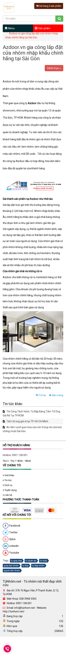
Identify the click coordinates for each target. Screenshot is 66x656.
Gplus (12, 538)
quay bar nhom (11, 565)
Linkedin (14, 545)
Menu (11, 28)
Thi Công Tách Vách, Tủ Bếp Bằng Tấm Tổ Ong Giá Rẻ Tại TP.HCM (31, 413)
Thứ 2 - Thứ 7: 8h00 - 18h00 (17, 460)
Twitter (13, 532)
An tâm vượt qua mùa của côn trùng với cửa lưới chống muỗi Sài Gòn (32, 429)
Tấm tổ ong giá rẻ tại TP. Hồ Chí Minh (27, 421)
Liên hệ (8, 495)
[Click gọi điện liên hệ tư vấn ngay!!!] (7, 648)
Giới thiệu (9, 475)
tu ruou (43, 560)
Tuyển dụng (10, 490)
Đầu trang (57, 395)
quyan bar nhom (12, 570)
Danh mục (53, 68)
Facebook (14, 525)
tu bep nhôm (38, 565)
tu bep (25, 565)
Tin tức (8, 480)
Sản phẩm (44, 28)
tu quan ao (30, 560)
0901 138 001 (20, 455)
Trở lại (42, 395)
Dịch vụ (8, 485)
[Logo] (9, 7)
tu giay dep (16, 560)
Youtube (14, 552)
